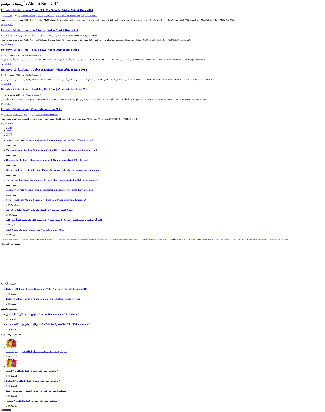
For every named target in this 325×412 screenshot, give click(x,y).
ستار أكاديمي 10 (213, 239)
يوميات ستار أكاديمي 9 (188, 239)
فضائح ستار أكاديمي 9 (160, 239)
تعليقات (9, 133)
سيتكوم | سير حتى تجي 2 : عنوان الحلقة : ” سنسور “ (32, 401)
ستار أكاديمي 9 (244, 239)
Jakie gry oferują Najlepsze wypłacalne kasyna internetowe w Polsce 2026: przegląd (49, 140)
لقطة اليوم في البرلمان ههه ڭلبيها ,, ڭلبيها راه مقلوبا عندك (35, 229)
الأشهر (8, 130)
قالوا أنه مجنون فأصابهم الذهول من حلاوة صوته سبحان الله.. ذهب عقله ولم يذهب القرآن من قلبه (54, 219)
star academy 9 (72, 239)
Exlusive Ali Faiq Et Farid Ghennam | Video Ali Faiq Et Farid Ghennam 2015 (46, 289)
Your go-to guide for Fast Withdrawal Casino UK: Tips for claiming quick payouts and (51, 150)
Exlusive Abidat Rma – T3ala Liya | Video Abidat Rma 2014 (40, 49)
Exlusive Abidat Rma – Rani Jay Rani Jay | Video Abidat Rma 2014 (44, 89)
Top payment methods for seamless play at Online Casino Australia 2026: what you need (52, 180)
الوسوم (9, 135)
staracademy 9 (63, 239)
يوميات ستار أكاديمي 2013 (174, 239)
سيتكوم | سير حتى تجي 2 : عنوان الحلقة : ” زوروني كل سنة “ (36, 351)
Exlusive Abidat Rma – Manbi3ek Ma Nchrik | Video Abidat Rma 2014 (47, 10)
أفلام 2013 (19, 239)
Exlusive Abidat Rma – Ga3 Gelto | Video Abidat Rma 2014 (39, 30)
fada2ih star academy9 (132, 239)
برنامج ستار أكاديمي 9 (274, 239)
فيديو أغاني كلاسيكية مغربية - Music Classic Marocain (58, 16)
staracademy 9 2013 (95, 239)
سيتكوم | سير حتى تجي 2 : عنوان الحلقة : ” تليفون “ (32, 371)
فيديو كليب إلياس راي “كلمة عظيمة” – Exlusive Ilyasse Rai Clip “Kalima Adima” (48, 324)
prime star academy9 (119, 239)
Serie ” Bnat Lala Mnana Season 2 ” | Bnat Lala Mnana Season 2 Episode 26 (46, 200)
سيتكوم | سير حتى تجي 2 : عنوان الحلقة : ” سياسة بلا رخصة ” (37, 391)
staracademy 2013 (83, 239)
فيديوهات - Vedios (88, 16)
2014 (2, 239)
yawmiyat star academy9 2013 (258, 239)
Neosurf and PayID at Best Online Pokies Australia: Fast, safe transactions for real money (52, 170)
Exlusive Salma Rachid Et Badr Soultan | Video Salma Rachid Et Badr (43, 299)
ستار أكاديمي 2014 (224, 239)
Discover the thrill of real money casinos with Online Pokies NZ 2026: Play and (47, 160)
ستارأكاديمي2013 (235, 239)
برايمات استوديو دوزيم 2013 (38, 239)
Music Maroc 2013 (10, 239)
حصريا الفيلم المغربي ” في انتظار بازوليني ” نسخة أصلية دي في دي (39, 209)
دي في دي (26, 239)
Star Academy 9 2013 (52, 239)
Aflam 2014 (284, 239)
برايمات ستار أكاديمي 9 (202, 239)
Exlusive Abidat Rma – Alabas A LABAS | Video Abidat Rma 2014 (44, 69)
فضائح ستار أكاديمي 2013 (146, 239)
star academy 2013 (106, 239)
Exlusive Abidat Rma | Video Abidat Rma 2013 (31, 109)
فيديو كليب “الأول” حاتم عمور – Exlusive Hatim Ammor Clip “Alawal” (42, 314)
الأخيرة (9, 128)
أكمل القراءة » (7, 24)
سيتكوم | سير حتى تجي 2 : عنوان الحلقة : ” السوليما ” (33, 381)
